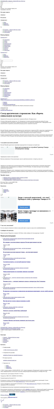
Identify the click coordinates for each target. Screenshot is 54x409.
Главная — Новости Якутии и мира (12, 29)
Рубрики (5, 103)
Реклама (5, 342)
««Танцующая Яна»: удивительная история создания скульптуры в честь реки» (21, 180)
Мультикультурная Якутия (9, 104)
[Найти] (2, 4)
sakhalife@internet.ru (18, 355)
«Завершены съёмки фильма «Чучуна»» (12, 178)
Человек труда (6, 278)
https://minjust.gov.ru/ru (32, 383)
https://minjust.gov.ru (20, 381)
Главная (5, 102)
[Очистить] (1, 5)
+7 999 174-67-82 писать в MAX (10, 349)
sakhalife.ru (27, 389)
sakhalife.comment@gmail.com (9, 360)
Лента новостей (8, 31)
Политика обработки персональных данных (10, 328)
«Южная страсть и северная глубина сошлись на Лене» (15, 177)
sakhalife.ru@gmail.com (8, 355)
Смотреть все (4, 20)
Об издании (7, 32)
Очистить (3, 14)
